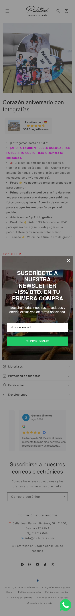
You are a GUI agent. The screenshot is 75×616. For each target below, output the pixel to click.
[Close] (68, 260)
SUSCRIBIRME (37, 341)
